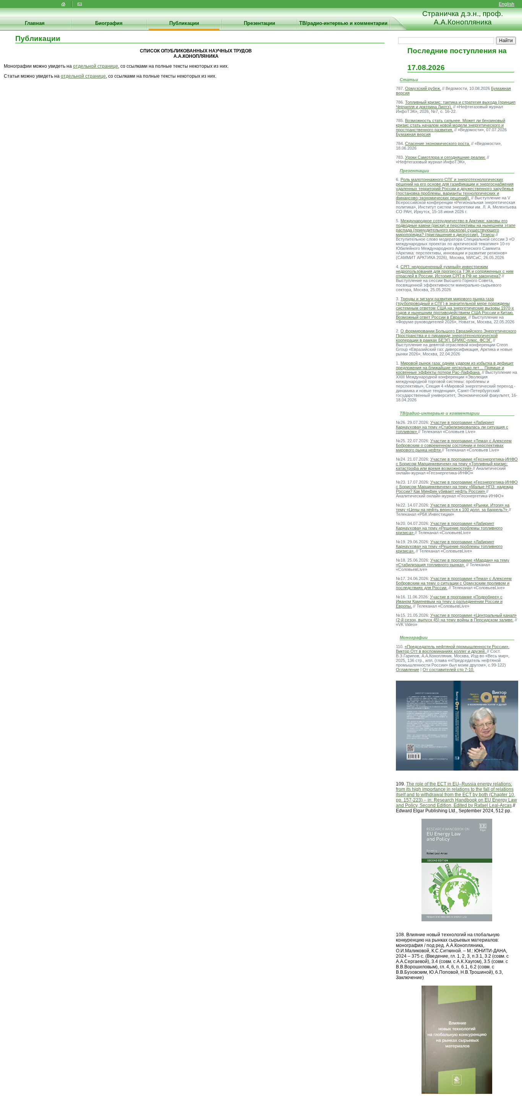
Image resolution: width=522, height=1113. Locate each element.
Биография (109, 23)
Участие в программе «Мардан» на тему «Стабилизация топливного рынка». (452, 562)
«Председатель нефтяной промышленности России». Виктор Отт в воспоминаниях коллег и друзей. (452, 648)
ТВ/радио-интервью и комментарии (343, 23)
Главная (35, 23)
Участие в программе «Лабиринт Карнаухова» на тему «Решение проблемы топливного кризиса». (449, 546)
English (506, 4)
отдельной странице (95, 66)
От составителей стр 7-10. (448, 669)
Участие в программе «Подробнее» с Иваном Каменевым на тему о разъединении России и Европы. (449, 601)
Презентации (259, 23)
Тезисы (487, 234)
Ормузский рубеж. (423, 88)
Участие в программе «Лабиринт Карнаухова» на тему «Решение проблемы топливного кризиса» (449, 528)
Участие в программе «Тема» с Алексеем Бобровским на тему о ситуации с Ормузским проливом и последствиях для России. (454, 583)
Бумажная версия (413, 134)
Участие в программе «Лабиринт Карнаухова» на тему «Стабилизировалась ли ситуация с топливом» (452, 427)
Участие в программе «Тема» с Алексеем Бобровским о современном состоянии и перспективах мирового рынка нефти (454, 445)
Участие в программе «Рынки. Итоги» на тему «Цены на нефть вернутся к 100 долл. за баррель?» (452, 507)
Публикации (184, 23)
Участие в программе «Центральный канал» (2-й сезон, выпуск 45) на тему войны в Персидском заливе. (456, 617)
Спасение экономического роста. (437, 143)
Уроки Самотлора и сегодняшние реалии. (445, 157)
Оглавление (407, 669)
